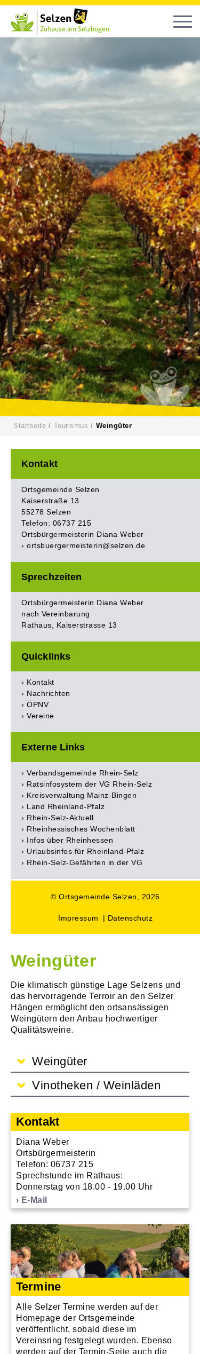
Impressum (78, 918)
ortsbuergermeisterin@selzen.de (86, 545)
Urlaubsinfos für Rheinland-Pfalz (85, 851)
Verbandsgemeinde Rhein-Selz (83, 773)
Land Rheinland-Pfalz (66, 806)
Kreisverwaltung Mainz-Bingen (82, 795)
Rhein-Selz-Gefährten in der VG (84, 862)
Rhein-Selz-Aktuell (60, 817)
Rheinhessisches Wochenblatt (81, 829)
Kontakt (40, 682)
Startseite (29, 426)
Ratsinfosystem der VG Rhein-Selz (89, 784)
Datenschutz (130, 918)
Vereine (40, 715)
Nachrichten (48, 693)
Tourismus (71, 426)
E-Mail (34, 1200)
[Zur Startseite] (64, 21)
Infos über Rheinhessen (70, 840)
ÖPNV (38, 704)
